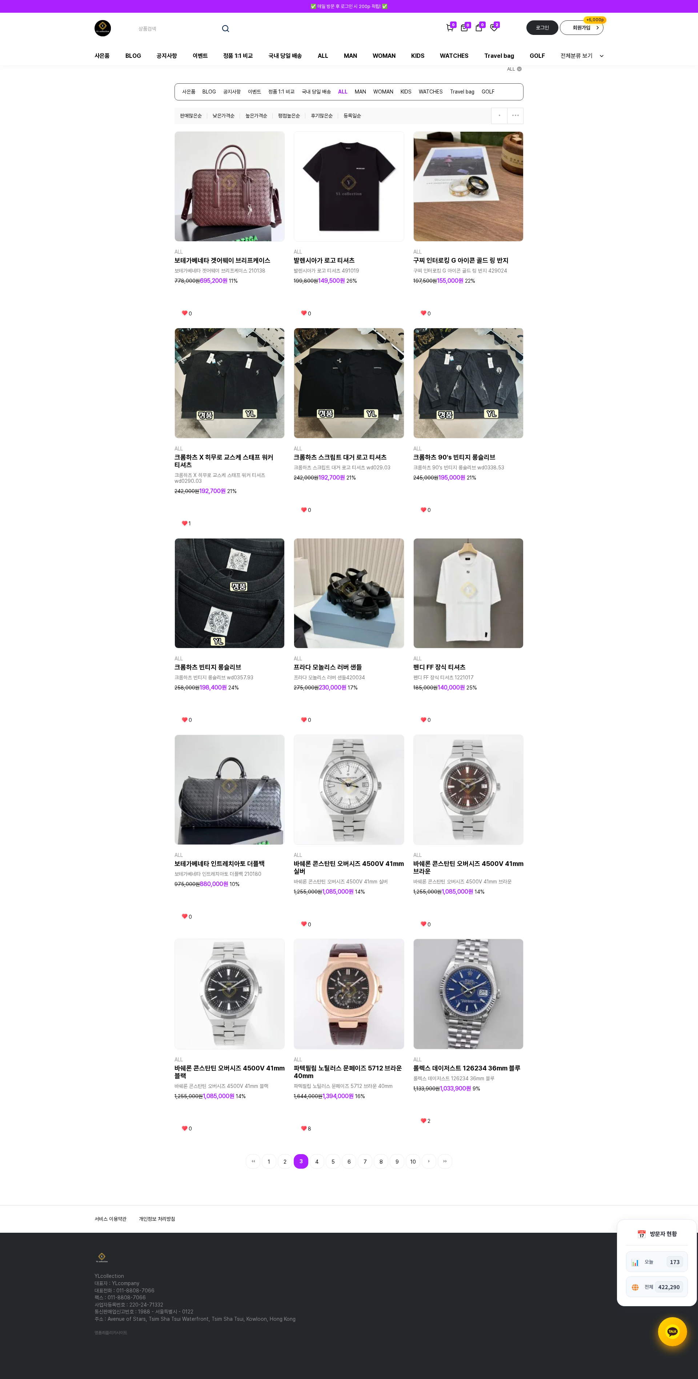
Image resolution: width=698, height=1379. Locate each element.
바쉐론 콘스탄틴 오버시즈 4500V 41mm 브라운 (468, 867)
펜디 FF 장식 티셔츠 (439, 667)
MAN (350, 55)
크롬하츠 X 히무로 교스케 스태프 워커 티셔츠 (223, 461)
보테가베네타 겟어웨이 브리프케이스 (222, 260)
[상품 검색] (225, 28)
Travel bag (499, 55)
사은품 (102, 55)
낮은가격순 (223, 116)
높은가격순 (256, 116)
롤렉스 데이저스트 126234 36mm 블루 (467, 1068)
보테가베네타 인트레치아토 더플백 (219, 863)
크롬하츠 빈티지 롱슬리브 (207, 667)
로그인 (542, 28)
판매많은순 (191, 116)
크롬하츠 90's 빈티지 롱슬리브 (454, 457)
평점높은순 (289, 116)
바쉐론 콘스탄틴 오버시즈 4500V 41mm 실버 (349, 867)
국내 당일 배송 (285, 55)
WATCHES (454, 55)
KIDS (418, 55)
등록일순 (352, 116)
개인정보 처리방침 (157, 1219)
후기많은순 (322, 116)
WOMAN (384, 55)
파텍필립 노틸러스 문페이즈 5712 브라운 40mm (348, 1072)
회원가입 (581, 28)
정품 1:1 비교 (238, 55)
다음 (429, 1161)
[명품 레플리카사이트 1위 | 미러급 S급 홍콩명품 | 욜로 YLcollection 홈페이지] (103, 28)
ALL (323, 55)
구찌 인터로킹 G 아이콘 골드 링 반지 (461, 260)
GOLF (537, 55)
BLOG (133, 55)
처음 (253, 1161)
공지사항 (167, 55)
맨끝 (445, 1161)
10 (413, 1162)
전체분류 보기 (577, 55)
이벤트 (200, 55)
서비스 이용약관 (111, 1219)
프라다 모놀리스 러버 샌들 (328, 667)
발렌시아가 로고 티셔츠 (324, 260)
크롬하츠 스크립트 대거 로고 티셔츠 (340, 457)
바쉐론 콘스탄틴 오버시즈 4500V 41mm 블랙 (229, 1072)
